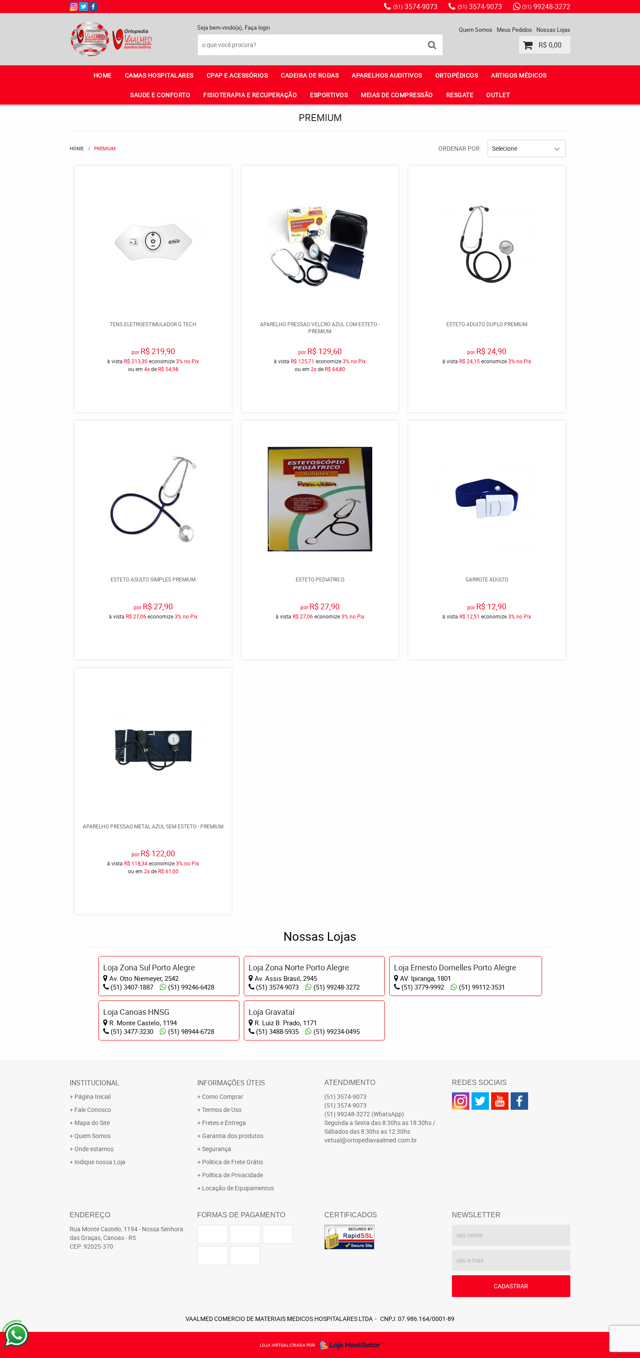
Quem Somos (475, 30)
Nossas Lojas (553, 30)
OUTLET (498, 95)
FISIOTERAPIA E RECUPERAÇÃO (250, 95)
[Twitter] (83, 6)
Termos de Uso (222, 1109)
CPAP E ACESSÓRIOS (237, 75)
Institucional (94, 1083)
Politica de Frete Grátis (232, 1162)
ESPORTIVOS (329, 95)
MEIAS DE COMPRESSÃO (397, 95)
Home (103, 75)
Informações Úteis (231, 1083)
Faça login (257, 27)
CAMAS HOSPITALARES (159, 75)
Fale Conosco (92, 1109)
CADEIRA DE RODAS (310, 75)
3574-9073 (415, 6)
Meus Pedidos (514, 30)
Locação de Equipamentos (238, 1188)
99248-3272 (546, 6)
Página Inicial (92, 1096)
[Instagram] (74, 6)
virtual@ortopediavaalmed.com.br (370, 1140)
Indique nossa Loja (99, 1162)
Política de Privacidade (232, 1175)
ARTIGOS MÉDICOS (519, 75)
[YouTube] (500, 1101)
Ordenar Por (459, 148)
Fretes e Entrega (224, 1122)
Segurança (216, 1149)
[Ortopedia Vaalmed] (93, 6)
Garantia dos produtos (232, 1136)
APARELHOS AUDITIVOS (387, 75)
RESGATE (460, 95)
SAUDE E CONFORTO (160, 95)
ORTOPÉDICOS (456, 75)
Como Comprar (222, 1096)
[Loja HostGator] (347, 1345)
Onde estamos (94, 1149)
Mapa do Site (92, 1122)
